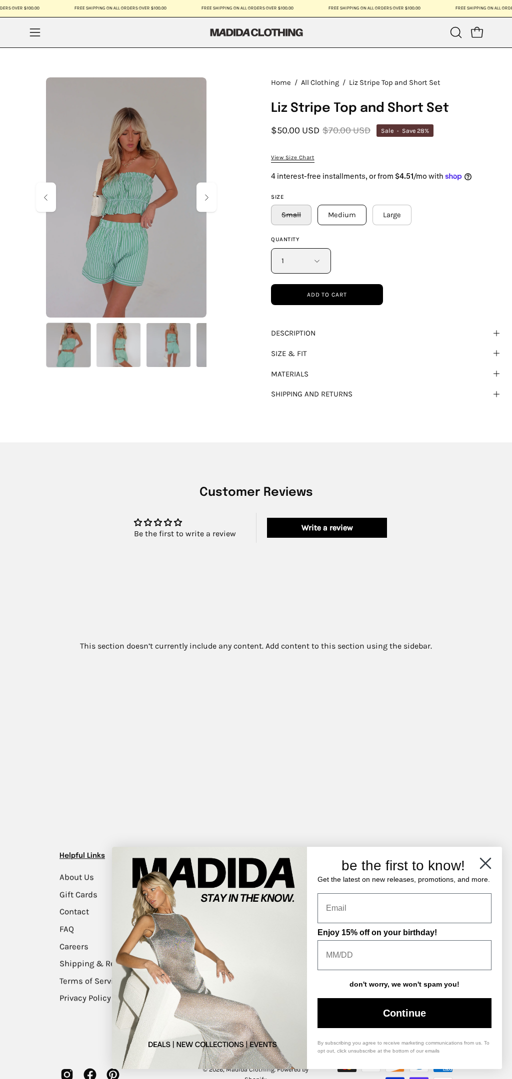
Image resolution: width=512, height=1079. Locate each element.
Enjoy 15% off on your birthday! (377, 932)
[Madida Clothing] (256, 32)
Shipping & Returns (98, 963)
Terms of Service (91, 981)
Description (293, 333)
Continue (404, 1013)
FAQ (67, 929)
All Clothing (320, 82)
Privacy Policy (85, 998)
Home (281, 82)
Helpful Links (82, 855)
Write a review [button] (327, 527)
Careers (74, 946)
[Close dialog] (485, 863)
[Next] (206, 197)
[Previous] (46, 197)
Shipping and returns (311, 393)
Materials (289, 373)
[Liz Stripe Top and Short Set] (68, 345)
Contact (74, 911)
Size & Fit (289, 353)
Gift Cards (79, 894)
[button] (455, 32)
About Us (77, 877)
